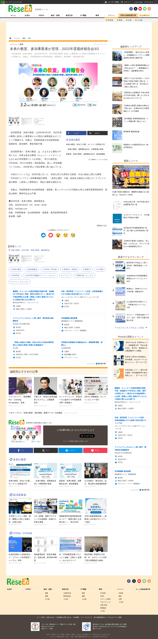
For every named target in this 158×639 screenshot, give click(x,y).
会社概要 (76, 617)
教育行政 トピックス (85, 275)
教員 (120, 20)
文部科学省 (67, 593)
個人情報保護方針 (99, 617)
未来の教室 (74, 139)
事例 (97, 15)
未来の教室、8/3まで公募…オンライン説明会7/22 (85, 144)
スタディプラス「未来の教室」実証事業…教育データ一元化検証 (43, 413)
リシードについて (86, 617)
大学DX (41, 15)
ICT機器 (83, 15)
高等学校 (15, 275)
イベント (111, 15)
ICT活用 (103, 593)
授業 (46, 593)
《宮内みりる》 (102, 226)
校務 (46, 596)
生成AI (27, 15)
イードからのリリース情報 (113, 617)
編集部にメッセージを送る (99, 159)
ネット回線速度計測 (143, 589)
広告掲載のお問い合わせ (63, 617)
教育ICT (88, 269)
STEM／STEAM (50, 269)
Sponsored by (91, 363)
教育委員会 (67, 596)
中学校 (100, 269)
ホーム (13, 15)
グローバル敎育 (105, 599)
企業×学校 (103, 605)
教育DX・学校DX (70, 269)
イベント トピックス (20, 282)
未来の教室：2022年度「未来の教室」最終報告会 (30, 250)
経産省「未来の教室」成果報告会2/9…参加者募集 (85, 154)
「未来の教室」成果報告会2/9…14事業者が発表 (84, 149)
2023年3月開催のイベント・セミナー (41, 275)
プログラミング (105, 602)
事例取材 (103, 608)
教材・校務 (55, 15)
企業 (129, 20)
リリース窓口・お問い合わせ (45, 617)
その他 (139, 20)
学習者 (110, 20)
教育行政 (69, 15)
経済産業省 (32, 269)
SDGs (102, 596)
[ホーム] (10, 38)
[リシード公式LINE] (144, 581)
